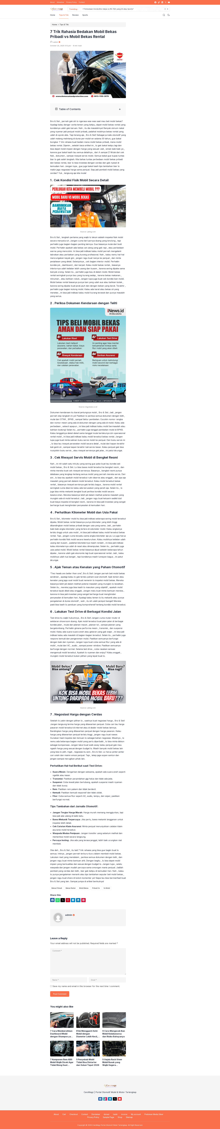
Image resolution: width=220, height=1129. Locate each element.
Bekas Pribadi (57, 888)
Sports (85, 15)
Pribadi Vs (96, 888)
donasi (106, 1114)
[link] (155, 2)
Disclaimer (96, 1114)
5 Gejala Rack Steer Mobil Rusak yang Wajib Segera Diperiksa (112, 1062)
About (52, 2)
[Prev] (165, 9)
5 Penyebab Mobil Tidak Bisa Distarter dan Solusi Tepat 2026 (87, 1062)
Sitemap (129, 1117)
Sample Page (108, 1117)
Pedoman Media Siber (154, 1114)
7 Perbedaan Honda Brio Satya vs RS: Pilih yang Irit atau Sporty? (104, 9)
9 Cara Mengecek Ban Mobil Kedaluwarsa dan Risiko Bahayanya (113, 1034)
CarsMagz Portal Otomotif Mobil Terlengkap (109, 1125)
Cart (64, 1114)
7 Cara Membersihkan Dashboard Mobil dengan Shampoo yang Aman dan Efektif (61, 1034)
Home (52, 15)
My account (136, 1114)
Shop (120, 1117)
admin (68, 915)
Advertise (60, 2)
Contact (82, 2)
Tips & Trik (63, 15)
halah (115, 1114)
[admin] (59, 920)
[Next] (167, 9)
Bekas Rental (70, 888)
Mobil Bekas (83, 888)
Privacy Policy (71, 2)
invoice (124, 1114)
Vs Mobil (107, 888)
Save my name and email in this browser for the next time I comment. (86, 986)
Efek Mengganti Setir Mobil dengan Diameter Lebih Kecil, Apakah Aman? (87, 1034)
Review (75, 15)
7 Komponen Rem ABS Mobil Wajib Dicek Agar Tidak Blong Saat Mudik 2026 (61, 1062)
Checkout (74, 1114)
